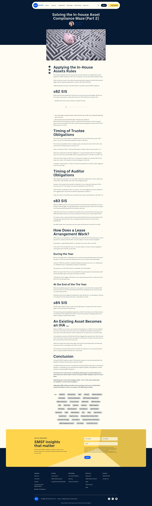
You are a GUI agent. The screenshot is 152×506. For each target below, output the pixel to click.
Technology (62, 398)
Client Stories (89, 484)
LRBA (66, 412)
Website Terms (66, 499)
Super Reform (97, 412)
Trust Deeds (80, 423)
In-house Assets (74, 401)
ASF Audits (61, 408)
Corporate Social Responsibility (38, 485)
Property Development (74, 398)
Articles (98, 385)
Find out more (88, 385)
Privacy (59, 499)
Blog (87, 482)
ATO (60, 405)
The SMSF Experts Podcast (85, 387)
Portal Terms (74, 499)
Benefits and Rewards (40, 489)
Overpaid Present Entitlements (91, 419)
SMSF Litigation (94, 405)
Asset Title (67, 405)
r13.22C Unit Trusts (92, 423)
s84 (54, 306)
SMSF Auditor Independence (90, 398)
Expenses (75, 405)
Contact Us (106, 479)
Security (71, 479)
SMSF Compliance (62, 401)
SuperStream (62, 416)
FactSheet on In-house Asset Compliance (66, 382)
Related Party (71, 394)
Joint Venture (75, 419)
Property (86, 394)
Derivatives (59, 412)
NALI (80, 394)
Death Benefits (94, 408)
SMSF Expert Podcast (91, 479)
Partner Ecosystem (73, 482)
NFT (83, 412)
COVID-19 (61, 394)
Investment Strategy (63, 419)
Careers (36, 482)
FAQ (87, 487)
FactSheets (62, 387)
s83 (60, 206)
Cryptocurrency (74, 416)
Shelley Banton (79, 23)
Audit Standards (72, 408)
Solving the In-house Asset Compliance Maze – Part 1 (70, 380)
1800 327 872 (106, 476)
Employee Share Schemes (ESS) (89, 416)
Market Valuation (97, 394)
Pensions (84, 405)
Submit (87, 457)
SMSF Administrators (56, 479)
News (89, 412)
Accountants (54, 476)
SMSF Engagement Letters (67, 423)
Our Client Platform (74, 476)
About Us (36, 476)
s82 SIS (97, 95)
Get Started (114, 5)
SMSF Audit (85, 401)
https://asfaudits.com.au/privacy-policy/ (91, 451)
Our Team (36, 479)
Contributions (83, 408)
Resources (88, 476)
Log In (103, 5)
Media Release (75, 412)
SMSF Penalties (96, 401)
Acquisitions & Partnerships (58, 482)
